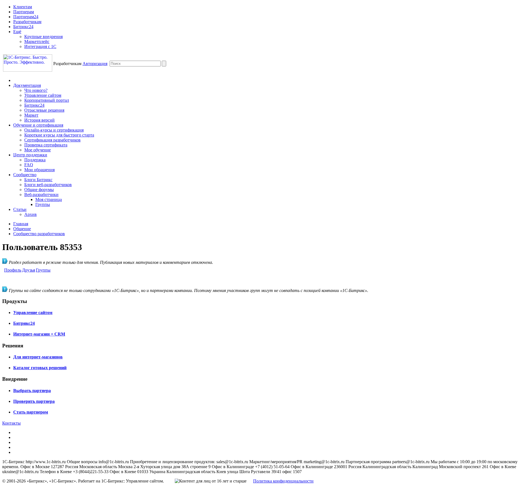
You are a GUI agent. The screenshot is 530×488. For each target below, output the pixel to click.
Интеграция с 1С (40, 46)
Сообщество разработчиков (39, 233)
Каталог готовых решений (40, 367)
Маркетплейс (36, 41)
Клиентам (22, 6)
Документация (27, 85)
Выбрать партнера (32, 390)
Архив (30, 214)
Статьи (19, 209)
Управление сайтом (42, 95)
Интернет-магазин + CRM (39, 334)
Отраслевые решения (44, 110)
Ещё (17, 31)
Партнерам (23, 11)
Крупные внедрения (43, 36)
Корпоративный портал (46, 100)
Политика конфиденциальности (283, 481)
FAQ (28, 164)
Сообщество (24, 174)
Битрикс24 (23, 26)
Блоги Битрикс (38, 179)
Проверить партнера (34, 401)
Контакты (11, 423)
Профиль (12, 270)
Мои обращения (39, 169)
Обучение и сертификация (38, 125)
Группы (42, 204)
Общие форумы (39, 189)
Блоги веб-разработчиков (48, 184)
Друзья (28, 270)
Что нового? (35, 90)
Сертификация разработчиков (52, 140)
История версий (39, 120)
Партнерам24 (25, 16)
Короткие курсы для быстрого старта (59, 135)
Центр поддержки (30, 154)
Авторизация (95, 63)
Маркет (31, 115)
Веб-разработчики (41, 194)
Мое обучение (37, 150)
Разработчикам (27, 21)
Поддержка (35, 159)
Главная (20, 223)
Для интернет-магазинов (38, 357)
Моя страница (48, 199)
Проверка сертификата (45, 145)
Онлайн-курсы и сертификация (54, 130)
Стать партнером (30, 412)
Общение (22, 228)
